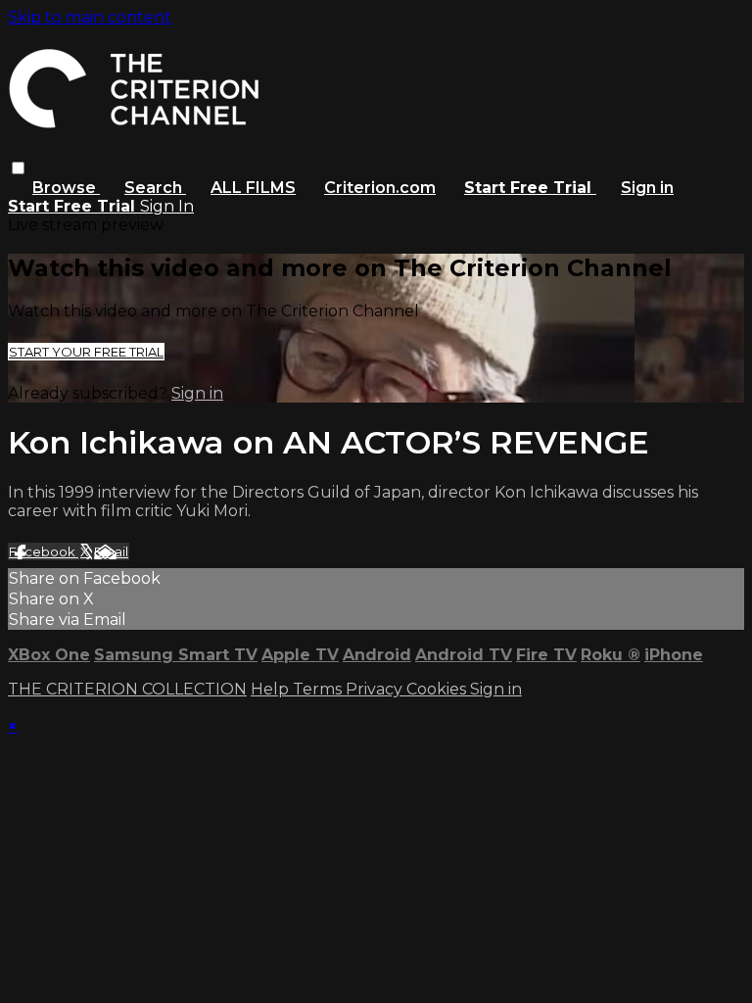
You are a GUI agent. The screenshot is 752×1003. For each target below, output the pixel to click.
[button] (18, 168)
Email (111, 551)
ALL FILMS (253, 187)
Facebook (43, 551)
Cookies (438, 689)
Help (272, 689)
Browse (66, 187)
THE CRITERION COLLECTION (127, 689)
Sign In (167, 206)
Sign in (647, 187)
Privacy (376, 689)
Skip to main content (89, 17)
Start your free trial (86, 351)
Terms (319, 689)
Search (155, 187)
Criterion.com (380, 187)
